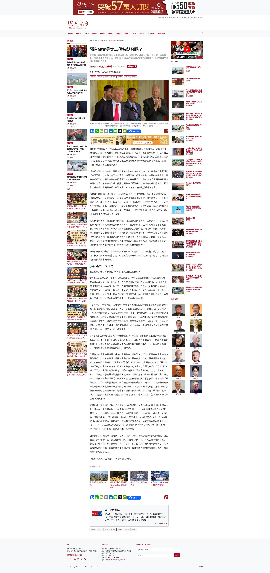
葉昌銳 (188, 71)
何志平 (188, 80)
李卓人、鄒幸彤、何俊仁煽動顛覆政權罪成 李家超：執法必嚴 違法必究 (77, 148)
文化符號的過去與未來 (193, 78)
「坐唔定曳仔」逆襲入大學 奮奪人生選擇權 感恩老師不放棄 (194, 150)
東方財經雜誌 (105, 66)
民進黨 (113, 76)
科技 (126, 33)
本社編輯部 (73, 68)
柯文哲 (107, 76)
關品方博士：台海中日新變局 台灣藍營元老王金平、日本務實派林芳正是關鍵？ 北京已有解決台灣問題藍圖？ (194, 117)
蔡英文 (100, 76)
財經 (94, 33)
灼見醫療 (69, 173)
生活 (102, 33)
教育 (78, 33)
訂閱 (177, 555)
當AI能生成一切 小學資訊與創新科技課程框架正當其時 (194, 278)
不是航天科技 (190, 218)
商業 (118, 33)
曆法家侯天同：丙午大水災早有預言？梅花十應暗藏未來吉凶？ (77, 356)
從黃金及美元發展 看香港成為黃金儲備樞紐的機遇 (119, 484)
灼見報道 (69, 87)
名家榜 (141, 33)
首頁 (91, 40)
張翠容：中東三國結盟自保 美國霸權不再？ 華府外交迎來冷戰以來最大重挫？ (77, 300)
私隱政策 (201, 567)
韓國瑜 (134, 76)
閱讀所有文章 (160, 523)
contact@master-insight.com (115, 560)
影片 (134, 33)
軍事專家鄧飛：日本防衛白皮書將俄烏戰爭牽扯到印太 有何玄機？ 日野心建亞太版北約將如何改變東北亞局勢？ (194, 245)
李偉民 (188, 291)
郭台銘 (127, 76)
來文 (187, 198)
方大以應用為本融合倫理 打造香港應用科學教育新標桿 (194, 92)
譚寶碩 (188, 129)
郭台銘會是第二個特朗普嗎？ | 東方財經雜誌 (112, 40)
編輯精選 (189, 210)
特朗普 (120, 76)
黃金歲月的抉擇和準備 (193, 183)
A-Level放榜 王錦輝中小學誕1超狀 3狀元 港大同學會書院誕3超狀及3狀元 (194, 173)
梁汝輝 (188, 282)
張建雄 (188, 185)
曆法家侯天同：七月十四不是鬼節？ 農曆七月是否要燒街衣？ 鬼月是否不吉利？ (77, 245)
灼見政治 (69, 59)
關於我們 (161, 33)
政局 (70, 33)
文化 (86, 33)
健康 (110, 33)
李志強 (188, 220)
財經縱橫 (132, 66)
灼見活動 (151, 33)
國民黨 (93, 76)
